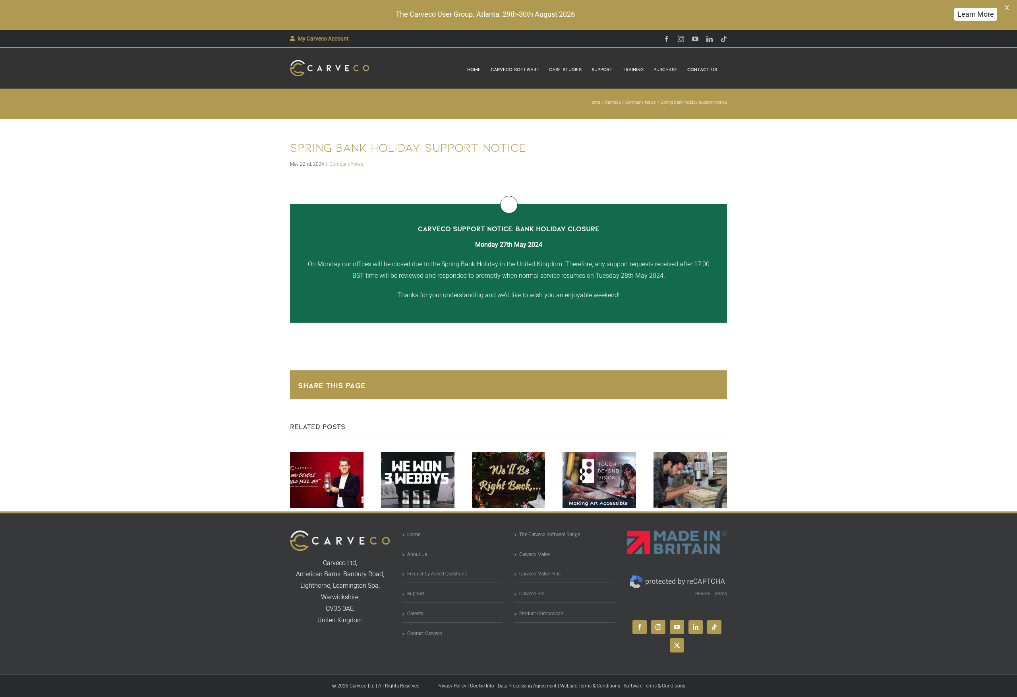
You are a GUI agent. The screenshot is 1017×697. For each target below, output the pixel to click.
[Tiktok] (714, 627)
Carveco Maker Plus (540, 574)
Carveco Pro (532, 593)
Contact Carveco (424, 633)
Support (415, 593)
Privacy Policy (451, 686)
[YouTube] (677, 627)
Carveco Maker (534, 554)
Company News (346, 164)
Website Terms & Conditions (590, 686)
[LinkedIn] (695, 627)
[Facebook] (639, 627)
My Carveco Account (323, 38)
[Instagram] (658, 627)
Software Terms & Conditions (654, 686)
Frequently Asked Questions (437, 574)
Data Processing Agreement (527, 686)
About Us (417, 554)
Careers (415, 613)
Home (413, 534)
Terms (720, 593)
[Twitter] (677, 645)
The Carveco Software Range (549, 534)
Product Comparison (541, 613)
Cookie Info (482, 686)
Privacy (702, 593)
